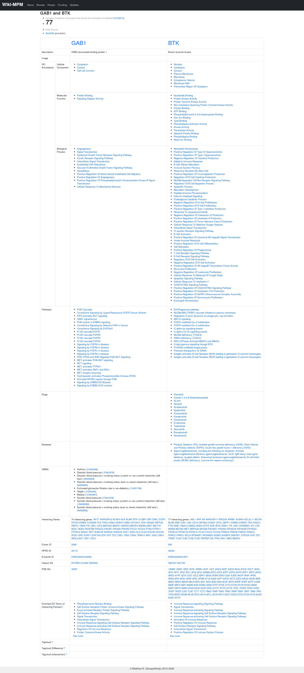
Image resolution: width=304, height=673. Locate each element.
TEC (114, 535)
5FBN (215, 575)
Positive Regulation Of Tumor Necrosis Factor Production (203, 221)
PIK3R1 (108, 528)
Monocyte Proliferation (185, 269)
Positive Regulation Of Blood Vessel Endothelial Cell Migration (109, 174)
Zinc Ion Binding (182, 117)
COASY (211, 522)
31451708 (136, 488)
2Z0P (224, 569)
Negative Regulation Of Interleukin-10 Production (198, 215)
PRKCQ (251, 532)
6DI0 (197, 581)
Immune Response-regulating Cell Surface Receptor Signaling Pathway (113, 622)
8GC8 (234, 594)
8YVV (177, 597)
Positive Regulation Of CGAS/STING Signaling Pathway (202, 287)
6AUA (245, 578)
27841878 (108, 472)
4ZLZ (195, 575)
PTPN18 (75, 532)
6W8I (184, 588)
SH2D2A (108, 532)
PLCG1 (133, 528)
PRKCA (225, 532)
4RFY (245, 572)
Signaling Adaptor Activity (90, 98)
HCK (143, 522)
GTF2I (206, 525)
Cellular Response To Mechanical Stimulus (99, 186)
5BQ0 (208, 575)
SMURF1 (235, 535)
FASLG (256, 522)
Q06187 (172, 563)
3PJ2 (193, 572)
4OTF (225, 572)
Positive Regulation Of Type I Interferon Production (200, 208)
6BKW (185, 581)
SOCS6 (160, 532)
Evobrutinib (179, 422)
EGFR (162, 519)
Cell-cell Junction (85, 70)
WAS (229, 538)
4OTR (239, 572)
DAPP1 (226, 522)
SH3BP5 (225, 535)
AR (203, 519)
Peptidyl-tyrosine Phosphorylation (191, 193)
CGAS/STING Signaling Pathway (191, 284)
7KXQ (178, 591)
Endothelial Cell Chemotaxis (91, 164)
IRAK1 (224, 525)
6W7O (178, 588)
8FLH (203, 594)
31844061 (91, 494)
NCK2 (81, 528)
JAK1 (93, 525)
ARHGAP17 (212, 519)
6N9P (171, 585)
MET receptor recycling (89, 372)
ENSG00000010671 (178, 556)
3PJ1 (188, 572)
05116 (74, 550)
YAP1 (87, 538)
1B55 (185, 569)
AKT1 (96, 519)
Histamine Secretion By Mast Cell (191, 170)
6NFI (183, 585)
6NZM (190, 585)
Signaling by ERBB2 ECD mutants (94, 385)
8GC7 (227, 594)
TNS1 (120, 535)
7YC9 (171, 594)
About (30, 5)
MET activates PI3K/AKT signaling (95, 360)
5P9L (195, 578)
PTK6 (149, 528)
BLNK (129, 519)
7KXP (171, 591)
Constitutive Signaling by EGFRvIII (95, 328)
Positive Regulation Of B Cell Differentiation (196, 243)
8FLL (209, 594)
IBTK (218, 525)
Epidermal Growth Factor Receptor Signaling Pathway (104, 155)
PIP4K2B (241, 528)
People (51, 5)
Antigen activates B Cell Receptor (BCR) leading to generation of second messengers (217, 353)
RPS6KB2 (207, 535)
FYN (170, 525)
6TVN (240, 585)
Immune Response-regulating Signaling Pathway (198, 603)
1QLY (211, 569)
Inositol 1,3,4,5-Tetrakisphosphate (191, 397)
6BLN (191, 581)
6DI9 (219, 581)
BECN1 (258, 519)
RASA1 (84, 532)
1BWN (198, 569)
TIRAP (171, 538)
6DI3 (208, 581)
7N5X (240, 591)
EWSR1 (243, 522)
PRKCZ (172, 535)
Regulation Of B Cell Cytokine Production (195, 177)
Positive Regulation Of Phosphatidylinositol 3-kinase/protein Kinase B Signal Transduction (116, 182)
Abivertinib (179, 429)
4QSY (74, 569)
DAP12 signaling (182, 319)
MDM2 (171, 528)
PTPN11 (156, 528)
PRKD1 (180, 535)
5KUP (240, 575)
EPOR (74, 522)
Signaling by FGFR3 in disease (93, 353)
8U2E (171, 597)
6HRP (238, 581)
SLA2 (144, 532)
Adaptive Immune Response (188, 161)
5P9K (189, 578)
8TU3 (240, 594)
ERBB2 (82, 522)
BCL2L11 (249, 519)
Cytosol (81, 67)
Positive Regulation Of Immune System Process (198, 632)
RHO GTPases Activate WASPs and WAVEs (197, 341)
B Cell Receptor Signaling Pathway (191, 256)
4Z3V (183, 575)
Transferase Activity (184, 130)
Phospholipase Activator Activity (190, 123)
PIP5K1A (173, 532)
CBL (189, 522)
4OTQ (232, 572)
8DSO (177, 594)
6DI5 (213, 581)
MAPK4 (134, 525)
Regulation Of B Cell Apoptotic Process (194, 183)
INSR (83, 525)
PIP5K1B (183, 532)
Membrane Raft (181, 83)
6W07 (171, 588)
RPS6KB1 (196, 535)
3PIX (170, 572)
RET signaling (84, 363)
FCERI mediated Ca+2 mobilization (192, 322)
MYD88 (203, 528)
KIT (253, 525)
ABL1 (193, 519)
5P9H (171, 578)
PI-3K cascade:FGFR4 (88, 341)
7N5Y (246, 591)
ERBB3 (234, 522)
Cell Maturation (181, 246)
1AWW (171, 569)
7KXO (256, 588)
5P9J (182, 578)
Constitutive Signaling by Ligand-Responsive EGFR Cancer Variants (111, 312)
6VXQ (247, 585)
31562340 (91, 491)
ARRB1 (231, 519)
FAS (250, 522)
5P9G (253, 575)
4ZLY (189, 575)
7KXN (249, 588)
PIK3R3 (125, 528)
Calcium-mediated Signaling (188, 196)
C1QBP (142, 519)
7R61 (258, 591)
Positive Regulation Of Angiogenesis (95, 177)
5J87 (227, 575)
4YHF (177, 575)
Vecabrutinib (180, 435)
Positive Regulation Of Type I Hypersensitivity (197, 155)
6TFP (215, 585)
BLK (123, 519)
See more (78, 635)
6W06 (254, 585)
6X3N (190, 588)
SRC (80, 535)
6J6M (257, 581)
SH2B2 (217, 535)
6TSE (221, 585)
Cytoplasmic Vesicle (184, 80)
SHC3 (132, 532)
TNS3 (126, 535)
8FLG (197, 594)
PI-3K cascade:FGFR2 (88, 334)
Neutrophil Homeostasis (186, 148)
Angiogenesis (84, 148)
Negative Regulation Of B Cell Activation (194, 262)
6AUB (252, 578)
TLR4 (178, 538)
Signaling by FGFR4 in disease (93, 347)
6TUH (234, 585)
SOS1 (74, 535)
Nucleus (178, 64)
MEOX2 (179, 528)
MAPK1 (117, 525)
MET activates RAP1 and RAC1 (93, 369)
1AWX (179, 569)
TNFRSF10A (206, 538)
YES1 (93, 538)
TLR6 (184, 538)
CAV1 (183, 522)
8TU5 (252, 594)
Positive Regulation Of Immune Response (195, 622)
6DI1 (203, 581)
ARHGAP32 (106, 519)
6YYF (216, 588)
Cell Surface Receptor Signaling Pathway (98, 613)
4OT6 (219, 572)
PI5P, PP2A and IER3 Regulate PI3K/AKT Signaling (103, 357)
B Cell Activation (182, 234)
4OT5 (213, 572)
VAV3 (161, 535)
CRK (149, 519)
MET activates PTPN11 (89, 366)
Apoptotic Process (183, 186)
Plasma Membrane (183, 73)
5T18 (207, 578)
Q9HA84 (93, 563)
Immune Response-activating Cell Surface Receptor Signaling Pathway (113, 625)
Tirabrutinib (179, 426)
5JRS (234, 575)
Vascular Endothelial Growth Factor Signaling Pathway (104, 167)
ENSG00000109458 (81, 556)
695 (170, 544)
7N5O (227, 591)
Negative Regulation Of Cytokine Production (196, 158)
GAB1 (78, 42)
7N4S (221, 591)
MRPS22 (194, 528)
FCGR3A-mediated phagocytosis (190, 347)
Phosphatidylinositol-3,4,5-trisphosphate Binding (198, 114)
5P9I (177, 578)
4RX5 (171, 575)
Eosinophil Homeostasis (186, 300)
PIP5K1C (193, 532)
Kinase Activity (181, 127)
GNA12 (184, 525)
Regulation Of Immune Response (94, 629)
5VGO (226, 578)
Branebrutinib (180, 432)
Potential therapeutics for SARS (190, 350)
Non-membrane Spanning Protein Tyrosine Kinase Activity (203, 105)
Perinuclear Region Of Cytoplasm (191, 86)
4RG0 (258, 572)
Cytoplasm (82, 64)
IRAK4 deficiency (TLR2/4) (187, 338)
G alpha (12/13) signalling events (190, 331)
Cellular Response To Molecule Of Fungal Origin (198, 275)
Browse (41, 5)
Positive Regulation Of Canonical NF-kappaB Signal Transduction (207, 237)
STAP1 (87, 535)
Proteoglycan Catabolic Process (190, 199)
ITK (88, 525)
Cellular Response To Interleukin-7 (191, 281)
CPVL (219, 522)
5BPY (202, 575)
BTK (173, 42)
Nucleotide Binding (183, 95)
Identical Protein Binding (186, 133)
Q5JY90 (181, 563)
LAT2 (99, 525)
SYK (103, 535)
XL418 (177, 400)
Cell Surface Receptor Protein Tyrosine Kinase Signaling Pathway (110, 606)
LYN (257, 525)
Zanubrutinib (180, 419)
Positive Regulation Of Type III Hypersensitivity (198, 151)
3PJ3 (199, 572)
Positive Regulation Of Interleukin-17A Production (199, 291)
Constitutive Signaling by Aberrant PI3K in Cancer (102, 325)
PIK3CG (99, 528)
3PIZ (182, 572)
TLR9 (197, 538)
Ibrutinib (178, 403)
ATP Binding (180, 111)
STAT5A (245, 535)
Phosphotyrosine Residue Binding (94, 603)
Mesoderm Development (186, 189)
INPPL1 (75, 525)
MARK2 (143, 525)
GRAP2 (119, 522)
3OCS (243, 569)
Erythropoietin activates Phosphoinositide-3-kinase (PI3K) (106, 376)
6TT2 (227, 585)
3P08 (256, 569)
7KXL (236, 588)
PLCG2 (141, 528)
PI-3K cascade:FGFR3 (88, 338)
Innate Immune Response (187, 240)
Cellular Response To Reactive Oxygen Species (198, 224)
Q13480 (84, 563)
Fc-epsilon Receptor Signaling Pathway (194, 231)
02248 (171, 550)
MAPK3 (125, 525)
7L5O (184, 591)
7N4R (215, 591)
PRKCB (234, 532)
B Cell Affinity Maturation (186, 164)
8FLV (221, 594)
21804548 (92, 469)
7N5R (234, 591)
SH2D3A (117, 532)
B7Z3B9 (75, 563)
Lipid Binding (180, 120)
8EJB (191, 594)
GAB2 (112, 522)
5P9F (246, 575)
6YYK (229, 588)
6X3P (203, 588)
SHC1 (126, 532)
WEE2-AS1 (77, 538)
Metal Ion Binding (183, 139)
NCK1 (74, 528)
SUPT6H (96, 535)
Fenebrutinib (180, 416)
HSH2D (150, 522)
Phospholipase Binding (185, 136)
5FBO (222, 575)
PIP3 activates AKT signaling (92, 315)
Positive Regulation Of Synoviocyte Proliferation (198, 297)
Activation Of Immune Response (190, 619)
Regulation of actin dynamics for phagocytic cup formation (203, 315)
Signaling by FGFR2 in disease (93, 344)
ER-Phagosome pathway (186, 309)
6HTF (251, 581)
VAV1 (148, 535)
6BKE (171, 581)
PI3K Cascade (84, 309)
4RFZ (251, 572)
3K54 (237, 569)
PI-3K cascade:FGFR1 (88, 331)
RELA (188, 535)
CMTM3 (203, 522)
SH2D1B (98, 532)
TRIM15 (141, 535)
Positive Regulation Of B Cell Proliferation (195, 205)
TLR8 (191, 538)
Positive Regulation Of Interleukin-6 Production (197, 218)
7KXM (242, 588)
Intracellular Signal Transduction (93, 161)
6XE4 (210, 588)
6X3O (197, 588)
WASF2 (236, 538)
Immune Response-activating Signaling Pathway (198, 610)
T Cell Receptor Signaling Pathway (191, 253)
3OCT (250, 569)
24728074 (119, 18)
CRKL (155, 519)
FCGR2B (91, 522)
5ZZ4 (238, 578)
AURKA (240, 519)
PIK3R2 (117, 528)
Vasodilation (83, 170)
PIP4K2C (252, 528)
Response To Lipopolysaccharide (190, 212)
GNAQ (191, 525)
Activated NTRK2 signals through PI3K (97, 379)
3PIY (176, 572)
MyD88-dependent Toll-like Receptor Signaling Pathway (202, 180)
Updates (74, 5)
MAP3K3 (107, 525)
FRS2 (105, 522)
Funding (62, 5)
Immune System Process (187, 167)
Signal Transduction (87, 151)
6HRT (244, 581)
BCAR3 (116, 519)
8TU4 (246, 594)
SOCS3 (151, 532)
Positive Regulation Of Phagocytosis (192, 250)
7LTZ (202, 591)
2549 (73, 544)
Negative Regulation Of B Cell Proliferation (195, 202)
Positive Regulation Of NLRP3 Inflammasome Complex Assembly (207, 294)
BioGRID (50, 33)
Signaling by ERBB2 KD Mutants (94, 382)
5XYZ (232, 578)
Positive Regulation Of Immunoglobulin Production (199, 174)
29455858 (89, 478)
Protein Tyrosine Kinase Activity (190, 101)
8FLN (215, 594)
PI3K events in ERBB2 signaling (93, 322)
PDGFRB (89, 528)
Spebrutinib (179, 410)
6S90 (209, 585)
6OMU (202, 585)
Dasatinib (178, 394)
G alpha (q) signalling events (188, 328)
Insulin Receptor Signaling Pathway (95, 158)
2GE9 (218, 569)
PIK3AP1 (212, 528)
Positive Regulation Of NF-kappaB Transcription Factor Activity (206, 265)
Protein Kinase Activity (185, 98)
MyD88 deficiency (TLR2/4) (188, 334)
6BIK (258, 578)
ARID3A (223, 519)
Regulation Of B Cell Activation (189, 259)
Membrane (179, 77)
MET (149, 525)
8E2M (184, 594)
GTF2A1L (135, 522)
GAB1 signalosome (87, 319)
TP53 (217, 538)
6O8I (196, 585)
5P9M (201, 578)
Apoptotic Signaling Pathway (188, 278)
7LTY (196, 591)
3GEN (231, 569)
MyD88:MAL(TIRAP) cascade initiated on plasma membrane (204, 312)
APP (199, 519)
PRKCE (242, 532)
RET (91, 532)
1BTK (192, 569)
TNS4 (133, 535)
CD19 (195, 522)
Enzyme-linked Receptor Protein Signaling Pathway (103, 610)
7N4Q (208, 591)
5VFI (219, 578)
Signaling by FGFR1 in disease (93, 350)
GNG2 (199, 525)
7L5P (190, 591)
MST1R (157, 525)
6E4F (225, 581)
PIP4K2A (231, 528)
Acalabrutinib (180, 407)
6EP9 (231, 581)
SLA (138, 532)
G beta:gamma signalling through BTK (193, 344)
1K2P (205, 569)
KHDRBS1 (244, 525)
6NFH (177, 585)
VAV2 (154, 535)
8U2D (259, 594)
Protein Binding (85, 95)
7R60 (252, 591)
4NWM (206, 572)
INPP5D (159, 522)
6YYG (223, 588)
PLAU (202, 532)
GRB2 (127, 522)
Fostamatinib (180, 413)
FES (99, 522)
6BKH (178, 581)
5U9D (213, 578)
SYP (109, 535)
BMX (177, 522)
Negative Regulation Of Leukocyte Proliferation (197, 272)
